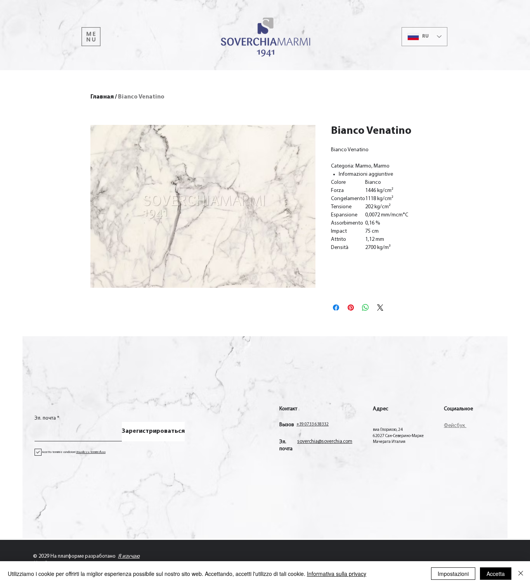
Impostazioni (453, 573)
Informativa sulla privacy (336, 573)
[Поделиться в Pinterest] (350, 307)
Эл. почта (45, 418)
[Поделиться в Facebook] (336, 307)
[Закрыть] (520, 573)
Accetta (496, 573)
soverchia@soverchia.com (324, 441)
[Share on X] (380, 307)
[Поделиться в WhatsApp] (365, 307)
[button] (90, 36)
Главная (102, 97)
